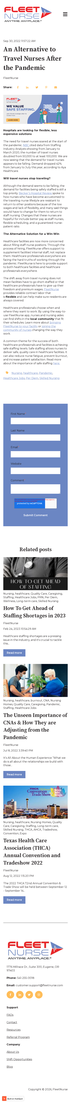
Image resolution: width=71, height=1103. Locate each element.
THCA (28, 829)
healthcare (30, 373)
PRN (40, 597)
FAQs (10, 1014)
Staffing (8, 597)
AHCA (37, 829)
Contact (12, 1022)
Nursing (17, 373)
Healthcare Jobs (14, 378)
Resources (13, 1029)
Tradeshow (49, 829)
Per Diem (32, 378)
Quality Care (39, 593)
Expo (23, 833)
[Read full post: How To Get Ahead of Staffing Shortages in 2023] (35, 573)
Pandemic (45, 373)
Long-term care (26, 601)
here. (56, 363)
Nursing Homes (41, 822)
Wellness (9, 601)
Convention (11, 833)
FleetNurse (10, 78)
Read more (14, 652)
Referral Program (18, 1037)
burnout (36, 700)
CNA (46, 700)
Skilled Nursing (49, 378)
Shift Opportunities (19, 1059)
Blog (10, 1066)
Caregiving (55, 593)
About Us (13, 1051)
